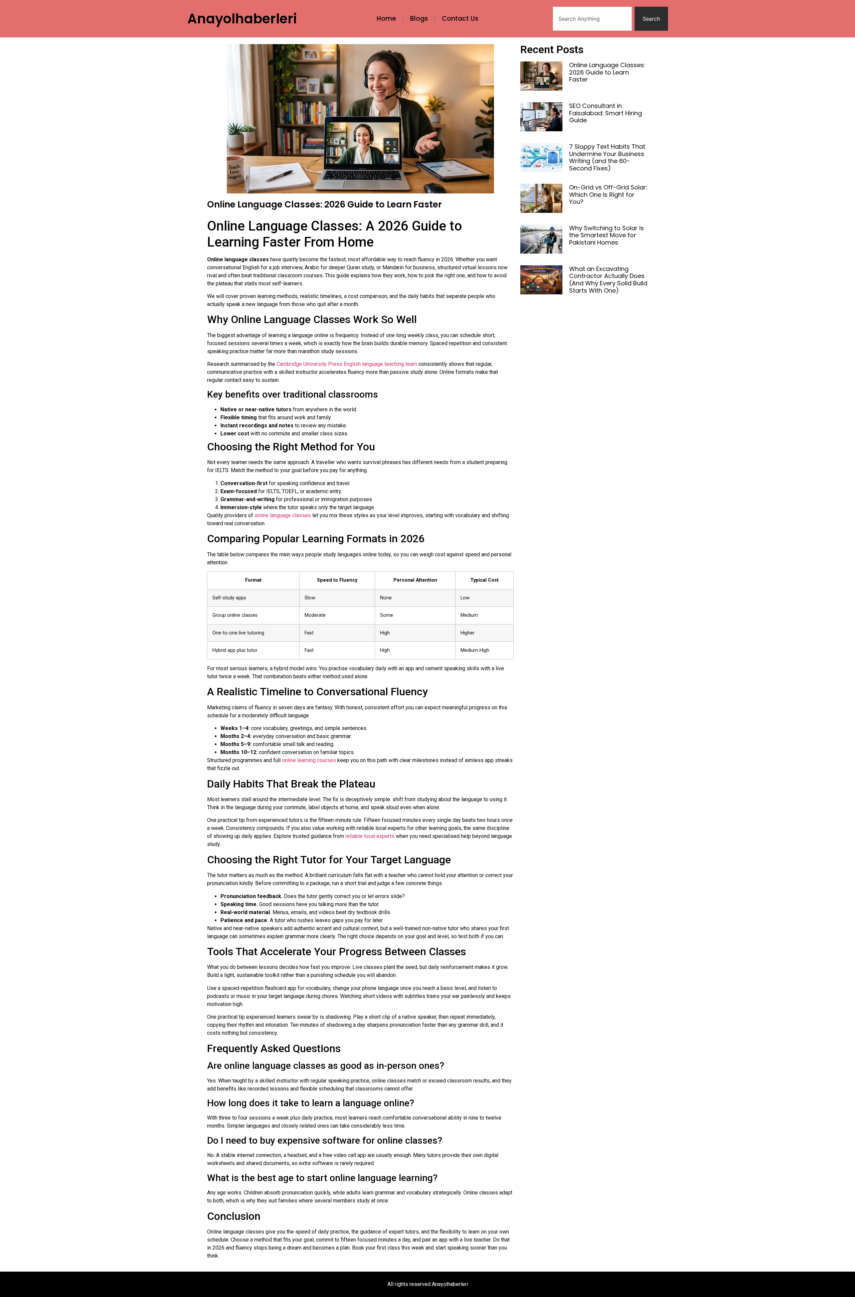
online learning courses (309, 760)
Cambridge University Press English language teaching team (347, 364)
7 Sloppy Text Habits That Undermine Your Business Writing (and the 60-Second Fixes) (607, 157)
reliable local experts (369, 836)
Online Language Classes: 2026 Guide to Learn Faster (607, 72)
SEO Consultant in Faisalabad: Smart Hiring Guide (605, 113)
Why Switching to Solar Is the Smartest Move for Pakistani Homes (606, 235)
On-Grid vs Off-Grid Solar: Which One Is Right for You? (608, 194)
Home (386, 18)
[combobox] (592, 19)
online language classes (282, 515)
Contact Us (460, 18)
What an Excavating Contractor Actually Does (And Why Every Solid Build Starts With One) (608, 280)
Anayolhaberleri (242, 18)
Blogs (419, 18)
